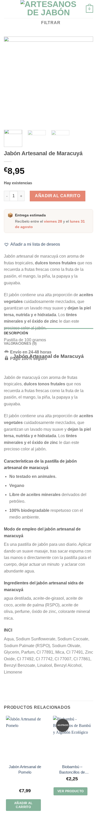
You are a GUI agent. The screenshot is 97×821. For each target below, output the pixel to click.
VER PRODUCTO (70, 791)
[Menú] (7, 9)
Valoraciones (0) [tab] (20, 343)
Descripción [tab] (16, 333)
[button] (32, 244)
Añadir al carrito (57, 196)
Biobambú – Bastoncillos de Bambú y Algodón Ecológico (72, 770)
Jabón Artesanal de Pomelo (25, 769)
